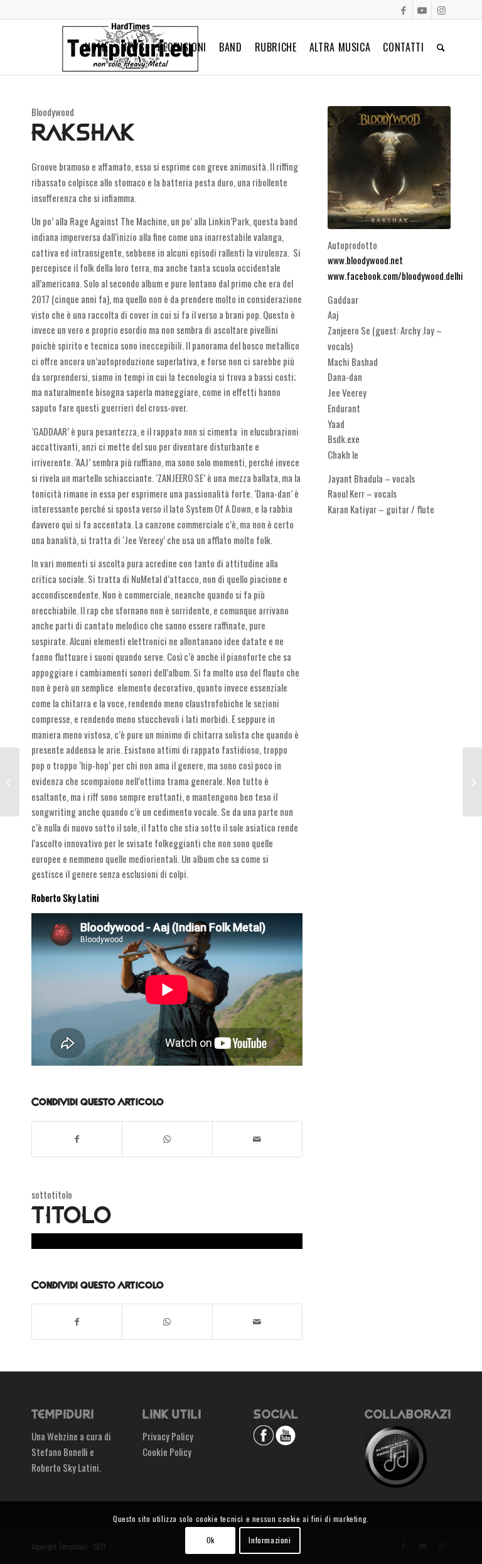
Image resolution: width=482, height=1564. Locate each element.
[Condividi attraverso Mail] (257, 1139)
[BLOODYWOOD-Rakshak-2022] (389, 167)
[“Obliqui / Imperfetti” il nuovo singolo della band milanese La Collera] (472, 782)
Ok (210, 1540)
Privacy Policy (167, 1436)
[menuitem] (96, 47)
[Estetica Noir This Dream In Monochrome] (9, 782)
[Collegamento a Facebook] (403, 9)
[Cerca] (441, 47)
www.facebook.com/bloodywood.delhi (395, 275)
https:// (46, 1241)
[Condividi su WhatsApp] (167, 1139)
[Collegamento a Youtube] (422, 9)
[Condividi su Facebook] (77, 1139)
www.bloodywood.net (365, 260)
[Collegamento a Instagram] (441, 9)
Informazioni (270, 1540)
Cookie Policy (166, 1452)
